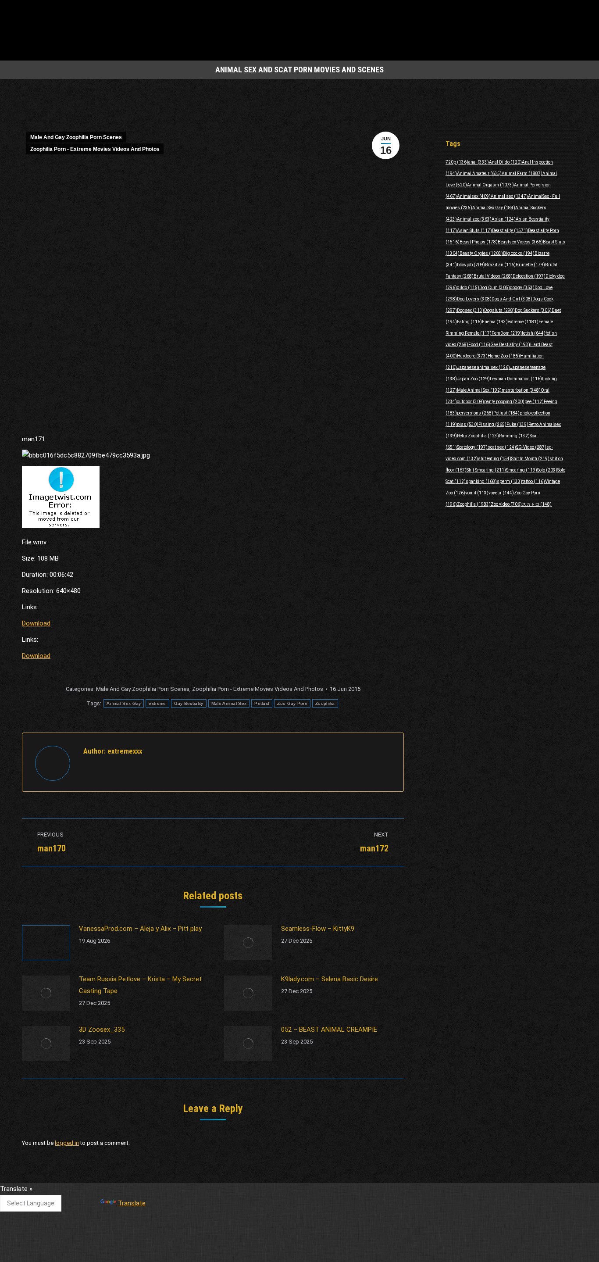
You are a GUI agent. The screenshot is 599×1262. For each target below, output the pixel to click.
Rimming (514, 435)
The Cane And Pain (240, 1192)
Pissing (492, 424)
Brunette (530, 264)
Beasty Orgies (481, 253)
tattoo (533, 481)
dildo (468, 287)
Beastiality (510, 230)
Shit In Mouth (530, 458)
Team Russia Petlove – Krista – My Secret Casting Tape (140, 985)
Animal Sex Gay (124, 703)
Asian (504, 219)
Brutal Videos (493, 276)
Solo (547, 470)
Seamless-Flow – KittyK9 (317, 929)
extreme (157, 703)
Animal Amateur (479, 173)
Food (479, 344)
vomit (476, 492)
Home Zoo (504, 356)
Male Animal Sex (229, 703)
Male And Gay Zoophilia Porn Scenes (76, 137)
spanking (481, 481)
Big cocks (519, 253)
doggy (522, 287)
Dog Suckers (533, 310)
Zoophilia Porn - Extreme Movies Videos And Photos (95, 149)
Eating (469, 321)
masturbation (521, 390)
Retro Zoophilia (478, 435)
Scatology (472, 447)
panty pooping (504, 401)
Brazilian (500, 264)
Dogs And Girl (512, 299)
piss (467, 424)
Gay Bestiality (188, 703)
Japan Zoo (473, 378)
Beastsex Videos (520, 242)
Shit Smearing (486, 470)
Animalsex (474, 196)
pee (534, 401)
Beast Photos (479, 242)
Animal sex (509, 196)
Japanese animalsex (483, 367)
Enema (495, 321)
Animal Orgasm (490, 184)
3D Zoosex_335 (102, 1029)
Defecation (529, 276)
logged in (67, 1143)
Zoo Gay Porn (292, 703)
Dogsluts (499, 310)
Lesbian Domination (516, 378)
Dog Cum (494, 287)
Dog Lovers (474, 299)
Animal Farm (522, 173)
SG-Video (531, 447)
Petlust (261, 703)
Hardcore (472, 356)
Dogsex (470, 310)
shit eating (494, 458)
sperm (509, 481)
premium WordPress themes (259, 1249)
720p (457, 162)
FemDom (507, 333)
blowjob (471, 264)
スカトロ (537, 504)
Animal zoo (474, 219)
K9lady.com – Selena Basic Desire (329, 979)
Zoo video (506, 504)
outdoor (470, 401)
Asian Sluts (474, 230)
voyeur (501, 492)
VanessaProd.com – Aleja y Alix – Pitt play (140, 929)
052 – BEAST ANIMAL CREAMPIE (329, 1029)
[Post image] (46, 942)
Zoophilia (325, 703)
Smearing (521, 470)
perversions (475, 413)
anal (478, 162)
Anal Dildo (505, 162)
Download (36, 623)
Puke (517, 424)
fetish (534, 333)
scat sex (502, 447)
